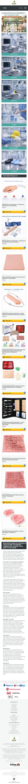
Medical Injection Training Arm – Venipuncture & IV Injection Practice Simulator (14, 226)
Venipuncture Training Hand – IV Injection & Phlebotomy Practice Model (14, 190)
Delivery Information (14, 724)
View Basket (14, 719)
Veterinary (14, 705)
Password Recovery (14, 716)
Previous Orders (14, 718)
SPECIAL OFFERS (14, 710)
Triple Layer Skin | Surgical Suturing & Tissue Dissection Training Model (14, 262)
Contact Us (14, 730)
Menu (5, 8)
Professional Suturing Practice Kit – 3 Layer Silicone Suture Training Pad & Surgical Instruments (14, 408)
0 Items (21, 8)
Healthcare (14, 704)
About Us (14, 729)
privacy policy (14, 775)
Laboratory (14, 706)
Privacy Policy (14, 732)
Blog (14, 728)
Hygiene (14, 707)
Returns (14, 726)
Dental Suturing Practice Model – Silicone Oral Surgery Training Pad (14, 516)
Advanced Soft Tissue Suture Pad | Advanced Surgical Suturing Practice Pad (14, 444)
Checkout (14, 720)
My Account (14, 717)
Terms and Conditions (14, 731)
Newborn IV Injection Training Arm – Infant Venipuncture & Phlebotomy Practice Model (14, 299)
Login (14, 714)
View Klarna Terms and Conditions (16, 758)
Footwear (14, 709)
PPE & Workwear (14, 708)
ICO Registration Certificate (14, 733)
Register (14, 715)
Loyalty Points (14, 727)
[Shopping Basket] (25, 8)
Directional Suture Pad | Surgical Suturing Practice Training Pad (14, 480)
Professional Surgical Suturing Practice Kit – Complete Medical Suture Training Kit (14, 371)
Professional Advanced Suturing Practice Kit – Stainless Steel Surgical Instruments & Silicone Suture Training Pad (14, 335)
